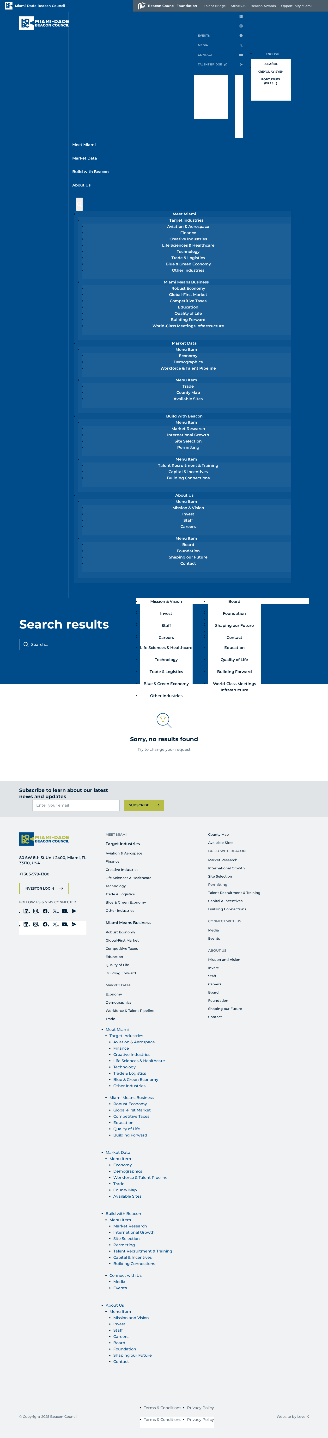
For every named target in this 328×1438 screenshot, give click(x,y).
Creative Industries (188, 239)
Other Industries (188, 270)
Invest (188, 514)
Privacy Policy (200, 1408)
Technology (188, 251)
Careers (188, 526)
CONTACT (205, 55)
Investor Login (39, 888)
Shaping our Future (188, 557)
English (272, 54)
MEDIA (203, 45)
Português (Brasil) (270, 81)
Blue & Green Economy (188, 264)
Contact (188, 563)
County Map (188, 392)
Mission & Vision (188, 508)
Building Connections (188, 478)
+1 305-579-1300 (34, 874)
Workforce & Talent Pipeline (188, 368)
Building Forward (188, 319)
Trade (188, 386)
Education (188, 307)
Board (188, 544)
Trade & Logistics (188, 258)
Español (270, 64)
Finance (188, 233)
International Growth (188, 435)
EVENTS (204, 35)
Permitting (188, 447)
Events (214, 938)
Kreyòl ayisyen (271, 71)
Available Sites (188, 399)
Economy (188, 355)
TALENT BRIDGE (210, 64)
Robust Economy (188, 288)
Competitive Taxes (188, 301)
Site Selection (188, 441)
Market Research (188, 428)
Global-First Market (188, 294)
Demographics (188, 362)
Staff (188, 520)
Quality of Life (188, 313)
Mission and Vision (224, 959)
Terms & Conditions (162, 1408)
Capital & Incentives (188, 471)
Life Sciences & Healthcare (188, 245)
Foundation (188, 551)
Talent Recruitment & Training (188, 465)
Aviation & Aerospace (188, 226)
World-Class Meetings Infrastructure (188, 326)
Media (213, 930)
